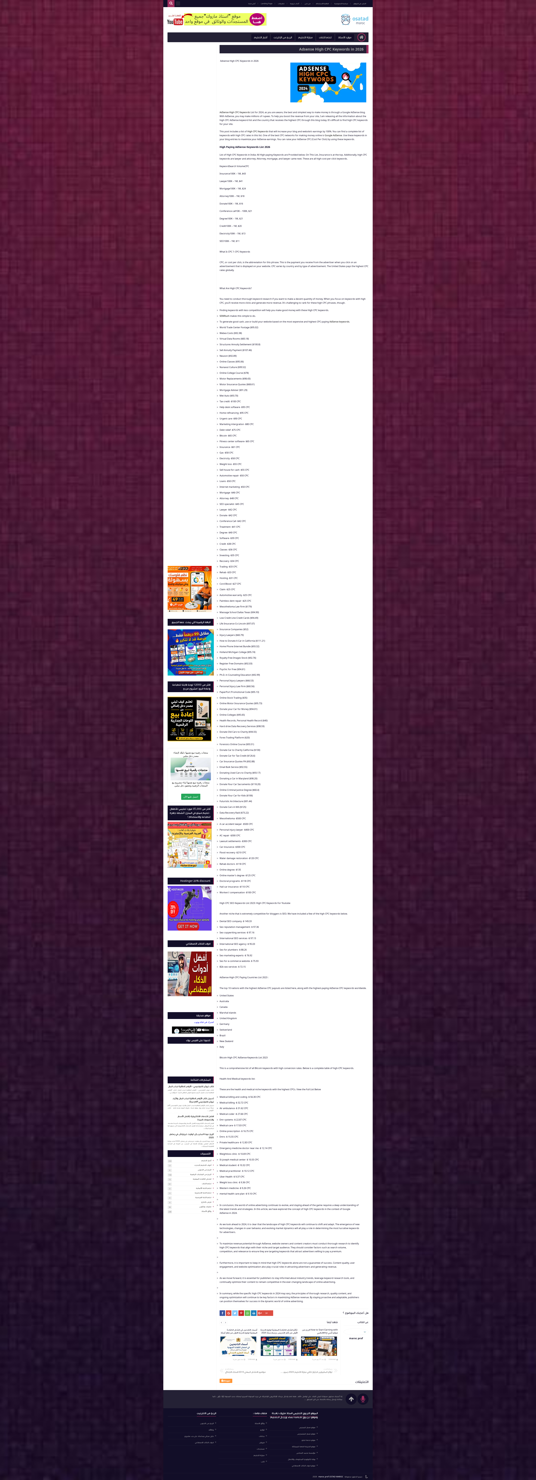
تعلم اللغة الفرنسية (203, 1197)
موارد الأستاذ (344, 37)
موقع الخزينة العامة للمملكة (303, 1446)
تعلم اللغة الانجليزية (203, 1192)
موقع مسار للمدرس (307, 1427)
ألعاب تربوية (294, 3)
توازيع (262, 1429)
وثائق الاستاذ (260, 1423)
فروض (262, 1442)
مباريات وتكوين (205, 1206)
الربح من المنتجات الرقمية (200, 1174)
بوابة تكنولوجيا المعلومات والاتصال (301, 1459)
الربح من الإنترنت (283, 37)
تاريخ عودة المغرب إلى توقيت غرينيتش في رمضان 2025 (191, 1136)
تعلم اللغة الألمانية (203, 1188)
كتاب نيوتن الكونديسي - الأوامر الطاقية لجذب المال (191, 1086)
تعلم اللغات (325, 37)
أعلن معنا (251, 3)
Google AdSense (333, 135)
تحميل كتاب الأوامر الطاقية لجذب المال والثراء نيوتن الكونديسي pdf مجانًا (193, 1100)
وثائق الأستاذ (206, 1211)
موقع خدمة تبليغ (308, 1440)
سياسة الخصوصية (341, 3)
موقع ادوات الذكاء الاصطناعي (303, 1465)
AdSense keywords (339, 321)
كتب (263, 1461)
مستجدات (261, 1449)
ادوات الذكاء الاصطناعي (204, 1442)
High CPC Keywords (257, 131)
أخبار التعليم (260, 37)
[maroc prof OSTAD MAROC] (354, 24)
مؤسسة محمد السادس (305, 1453)
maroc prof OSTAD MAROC (330, 1476)
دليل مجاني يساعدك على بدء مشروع (199, 1436)
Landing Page (266, 3)
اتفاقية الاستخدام (322, 3)
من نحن (307, 3)
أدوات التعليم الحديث (202, 1165)
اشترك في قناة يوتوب (204, 1022)
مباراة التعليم (305, 37)
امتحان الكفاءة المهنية (202, 1179)
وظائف (211, 1429)
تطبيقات (281, 3)
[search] (171, 3)
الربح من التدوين (204, 1169)
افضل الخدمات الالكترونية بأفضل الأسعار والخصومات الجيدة (196, 1118)
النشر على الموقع (360, 3)
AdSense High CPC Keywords (235, 112)
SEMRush (224, 315)
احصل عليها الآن (190, 796)
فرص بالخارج (206, 1202)
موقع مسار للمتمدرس (306, 1433)
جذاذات (262, 1436)
